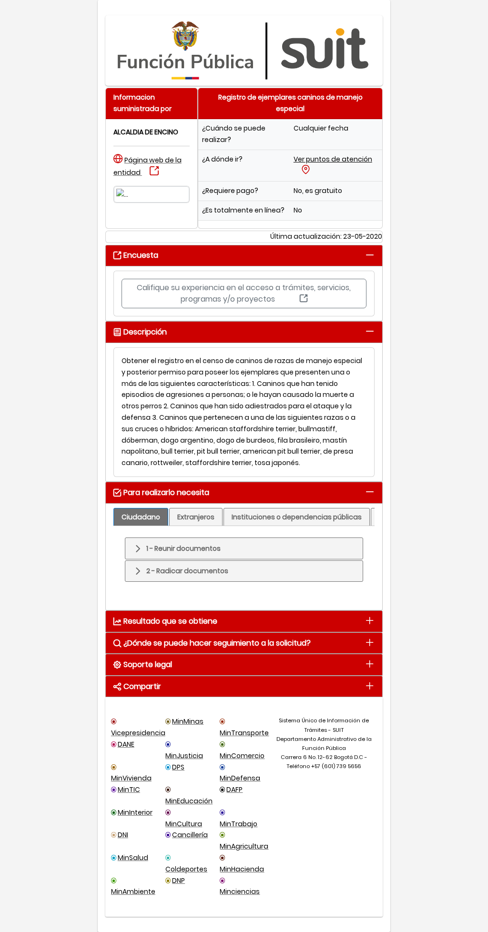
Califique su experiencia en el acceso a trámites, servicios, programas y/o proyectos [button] (244, 293)
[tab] (370, 255)
